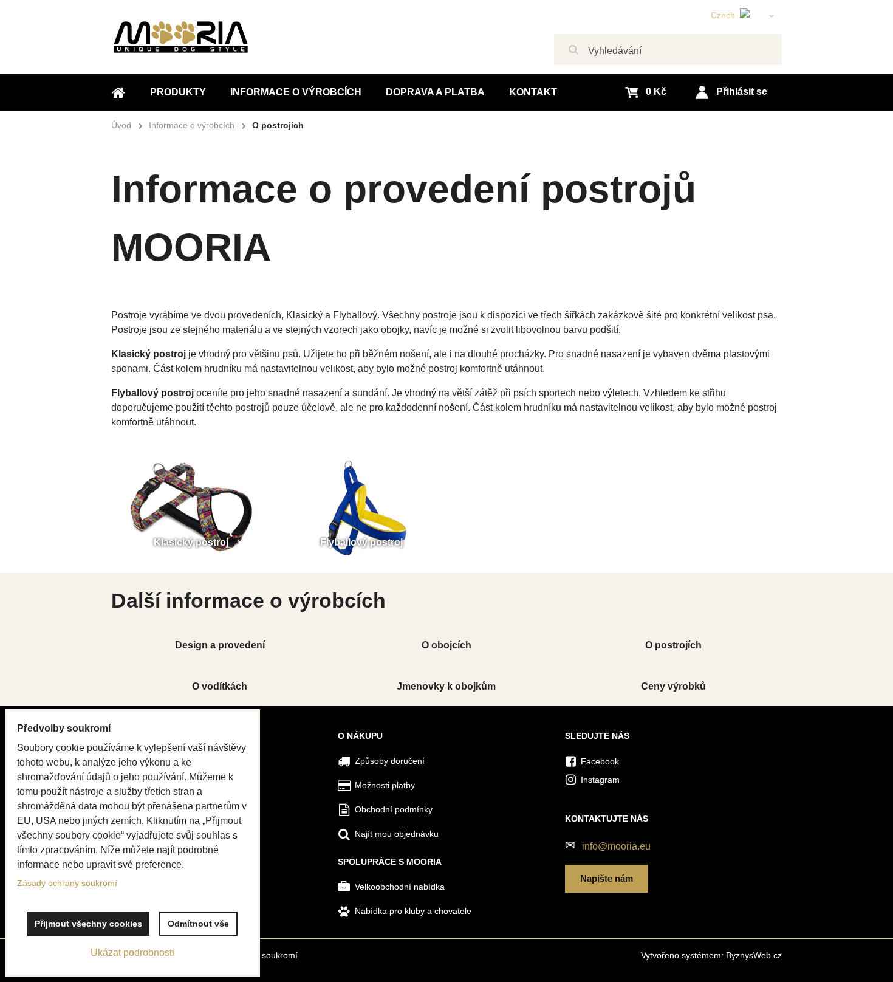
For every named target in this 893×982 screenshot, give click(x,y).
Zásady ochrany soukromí (67, 883)
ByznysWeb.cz (754, 955)
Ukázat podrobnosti (132, 952)
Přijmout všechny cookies (88, 924)
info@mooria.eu (616, 846)
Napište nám (606, 878)
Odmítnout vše (198, 924)
